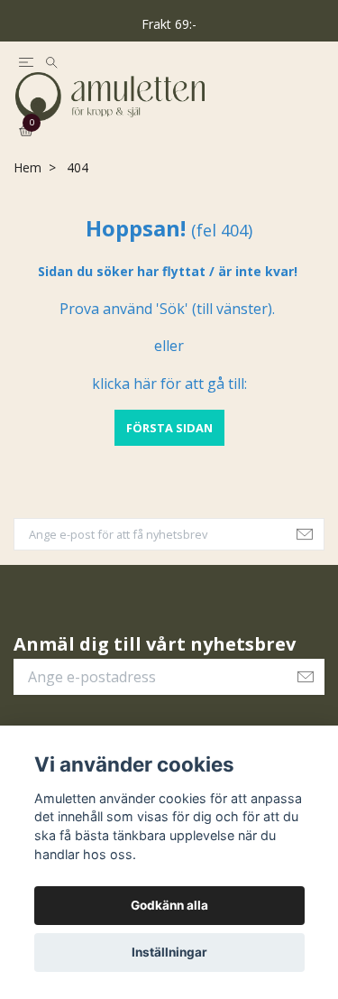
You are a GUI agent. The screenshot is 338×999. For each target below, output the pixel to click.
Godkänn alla (169, 905)
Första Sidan (169, 457)
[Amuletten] (168, 111)
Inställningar (169, 952)
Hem (27, 198)
